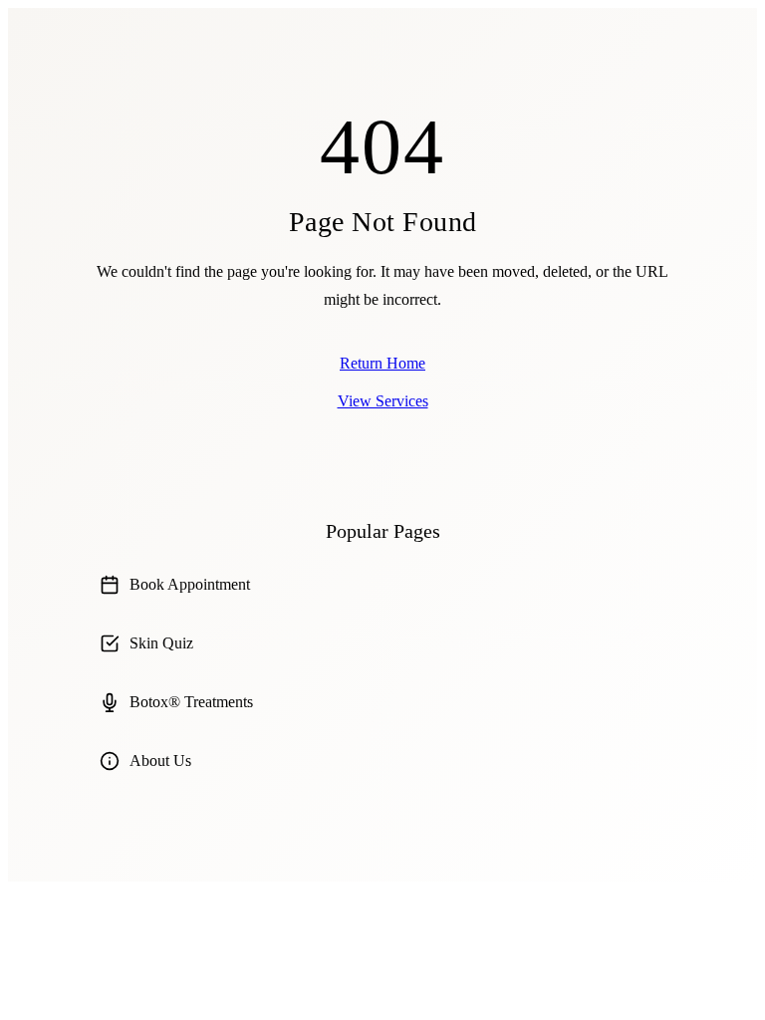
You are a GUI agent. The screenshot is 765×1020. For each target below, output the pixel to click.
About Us (160, 760)
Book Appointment (189, 584)
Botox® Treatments (191, 701)
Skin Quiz (161, 643)
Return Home (382, 363)
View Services (383, 400)
